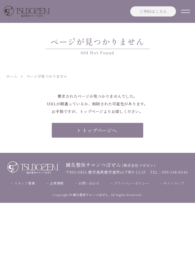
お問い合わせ (88, 183)
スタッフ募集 (24, 183)
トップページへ (99, 130)
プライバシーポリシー (131, 183)
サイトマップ (174, 183)
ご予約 (153, 11)
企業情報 (57, 183)
